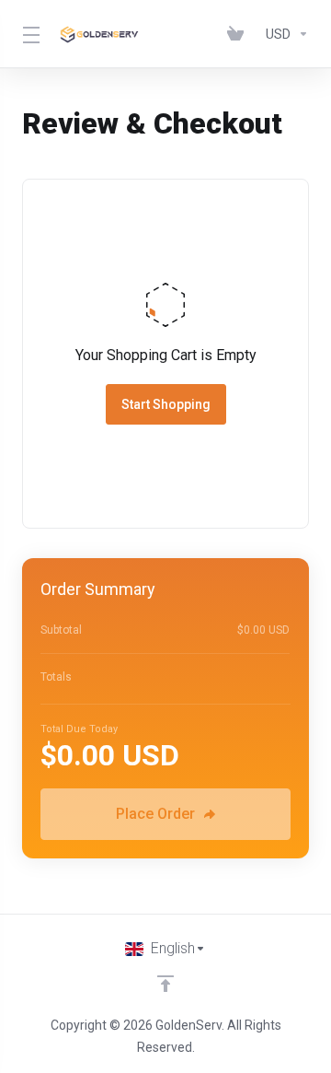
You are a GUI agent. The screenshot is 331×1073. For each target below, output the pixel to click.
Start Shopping (166, 404)
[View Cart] (239, 34)
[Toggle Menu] (28, 34)
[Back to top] (165, 983)
